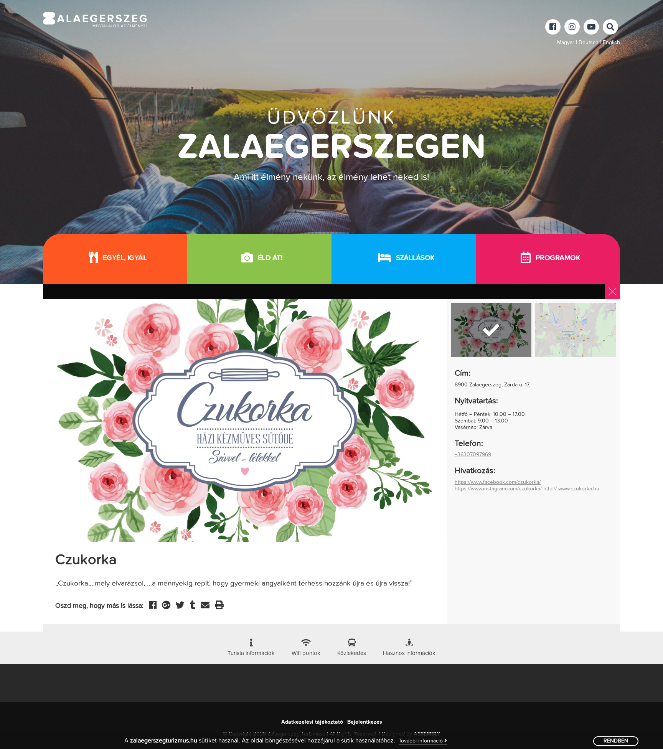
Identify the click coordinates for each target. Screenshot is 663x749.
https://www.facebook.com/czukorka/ (498, 482)
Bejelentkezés (364, 722)
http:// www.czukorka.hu (571, 489)
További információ (421, 741)
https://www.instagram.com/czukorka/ (498, 489)
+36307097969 (473, 454)
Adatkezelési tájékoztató (312, 722)
